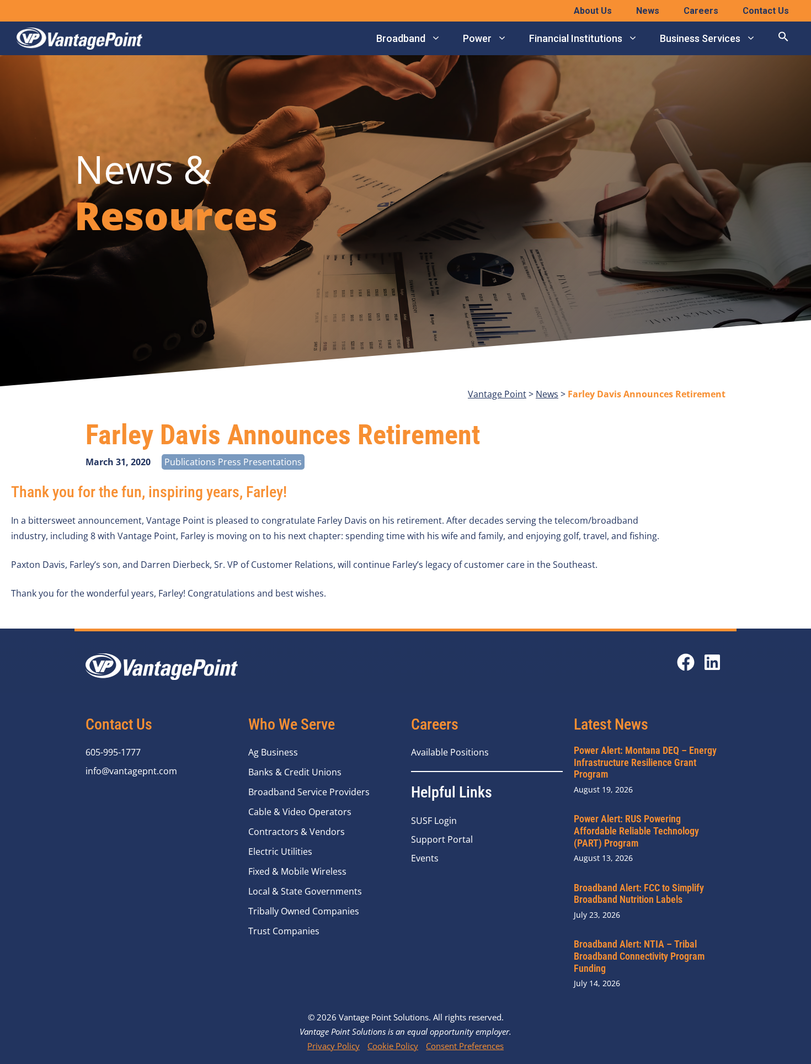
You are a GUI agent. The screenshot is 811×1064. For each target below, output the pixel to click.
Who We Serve (291, 724)
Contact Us (766, 11)
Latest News (611, 724)
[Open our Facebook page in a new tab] (686, 662)
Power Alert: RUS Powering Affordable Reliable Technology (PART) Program (636, 830)
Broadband (400, 38)
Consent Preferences (465, 1045)
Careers (701, 11)
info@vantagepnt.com (131, 771)
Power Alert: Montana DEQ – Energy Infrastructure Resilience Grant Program (645, 762)
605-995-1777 (113, 752)
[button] (783, 38)
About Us (593, 11)
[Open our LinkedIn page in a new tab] (712, 662)
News (647, 11)
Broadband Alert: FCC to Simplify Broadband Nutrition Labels (639, 894)
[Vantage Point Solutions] (79, 38)
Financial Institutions (575, 38)
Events (425, 858)
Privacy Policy (333, 1045)
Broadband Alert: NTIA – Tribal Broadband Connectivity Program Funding (639, 955)
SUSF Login (434, 821)
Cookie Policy (392, 1045)
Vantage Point (497, 394)
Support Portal (442, 839)
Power (477, 38)
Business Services (700, 38)
